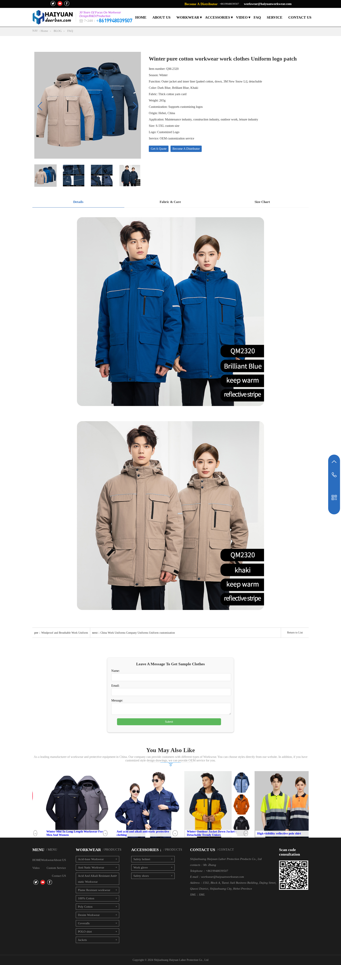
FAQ (257, 17)
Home (44, 30)
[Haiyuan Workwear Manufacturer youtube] (59, 3)
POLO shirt (85, 931)
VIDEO (242, 17)
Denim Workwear (89, 915)
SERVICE (274, 17)
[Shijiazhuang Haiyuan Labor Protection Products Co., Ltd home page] (53, 17)
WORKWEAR (187, 17)
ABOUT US (161, 17)
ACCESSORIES (217, 17)
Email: (115, 685)
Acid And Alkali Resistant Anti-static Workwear (97, 878)
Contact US (59, 875)
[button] (135, 106)
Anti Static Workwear (91, 867)
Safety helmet (141, 859)
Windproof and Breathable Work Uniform (64, 632)
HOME (140, 17)
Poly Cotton (85, 906)
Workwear (47, 860)
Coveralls (84, 923)
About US (60, 860)
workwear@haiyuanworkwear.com (267, 4)
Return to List (295, 632)
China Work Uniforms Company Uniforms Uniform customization (137, 632)
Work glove (140, 867)
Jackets (82, 939)
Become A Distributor (201, 4)
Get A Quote (159, 148)
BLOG (58, 30)
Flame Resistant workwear (94, 890)
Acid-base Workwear (91, 859)
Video (36, 867)
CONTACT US (299, 17)
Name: (115, 670)
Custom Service (56, 867)
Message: (117, 700)
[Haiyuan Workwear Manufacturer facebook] (66, 3)
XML (202, 894)
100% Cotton (86, 898)
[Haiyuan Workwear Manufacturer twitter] (53, 3)
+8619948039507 (229, 3)
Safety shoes (141, 875)
